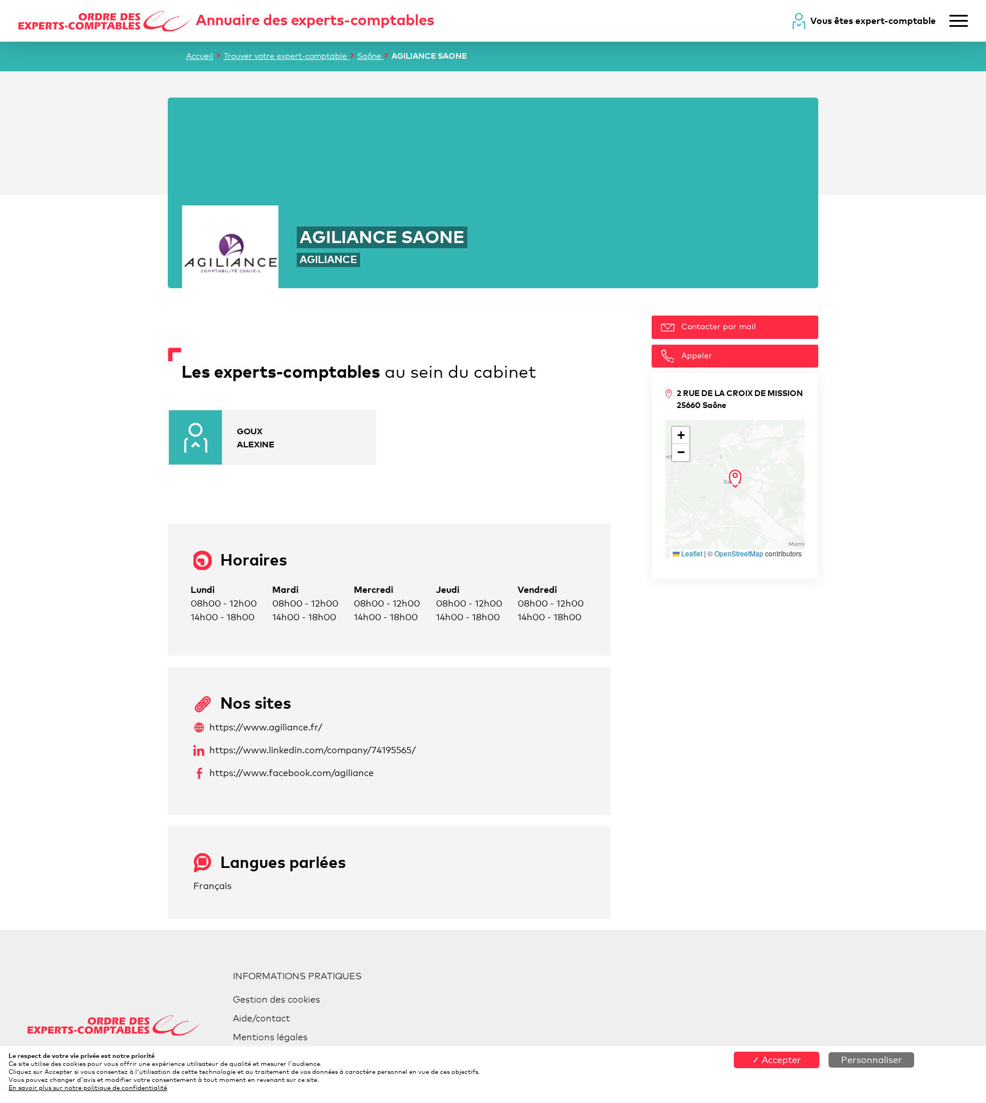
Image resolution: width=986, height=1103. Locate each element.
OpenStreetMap (738, 553)
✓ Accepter (776, 1059)
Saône (370, 55)
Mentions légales (270, 1037)
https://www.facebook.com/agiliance (291, 772)
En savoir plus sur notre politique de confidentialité (88, 1088)
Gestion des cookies (276, 999)
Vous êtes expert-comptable (873, 20)
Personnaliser (871, 1059)
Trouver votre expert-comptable (286, 55)
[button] (735, 478)
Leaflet (691, 553)
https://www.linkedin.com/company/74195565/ (312, 750)
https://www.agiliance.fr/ (265, 727)
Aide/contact (261, 1018)
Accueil (199, 55)
